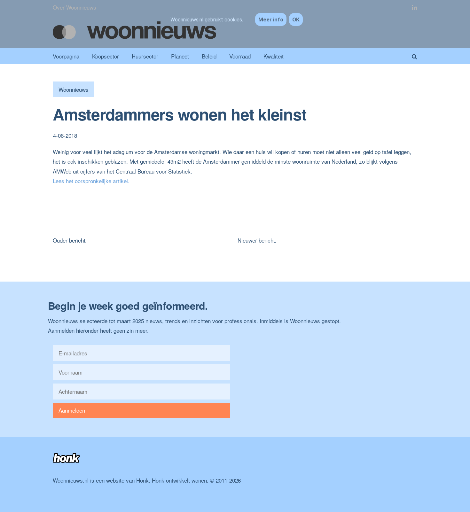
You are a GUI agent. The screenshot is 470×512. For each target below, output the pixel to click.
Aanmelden (72, 410)
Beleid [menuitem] (209, 56)
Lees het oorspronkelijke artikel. (91, 181)
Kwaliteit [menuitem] (273, 56)
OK (296, 19)
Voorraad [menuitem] (240, 56)
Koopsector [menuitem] (105, 56)
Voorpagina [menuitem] (66, 56)
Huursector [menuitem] (145, 56)
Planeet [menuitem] (180, 56)
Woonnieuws (74, 89)
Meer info (270, 19)
